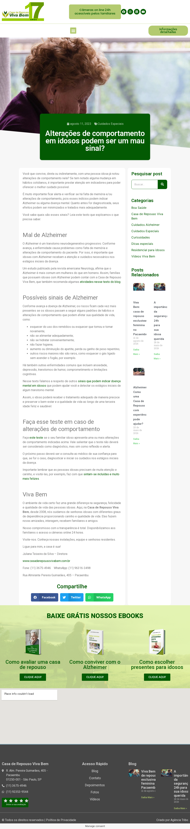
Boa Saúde (138, 207)
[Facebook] (124, 11)
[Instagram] (130, 11)
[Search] (162, 184)
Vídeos (95, 799)
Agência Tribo (179, 820)
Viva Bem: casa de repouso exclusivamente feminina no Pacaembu (153, 779)
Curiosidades (140, 237)
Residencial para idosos (148, 250)
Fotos (95, 792)
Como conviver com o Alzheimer (94, 664)
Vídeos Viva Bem (143, 256)
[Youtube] (143, 11)
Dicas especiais (142, 244)
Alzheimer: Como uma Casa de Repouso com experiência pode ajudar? (141, 405)
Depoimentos (95, 785)
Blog (95, 771)
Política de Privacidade (61, 820)
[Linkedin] (137, 11)
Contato (95, 778)
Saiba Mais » (147, 797)
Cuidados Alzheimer (145, 225)
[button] (95, 11)
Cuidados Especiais (111, 124)
